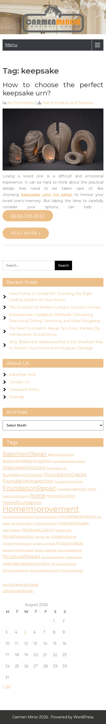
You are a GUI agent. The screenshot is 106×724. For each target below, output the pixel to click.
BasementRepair (25, 453)
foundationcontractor (23, 475)
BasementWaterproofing (27, 461)
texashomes (74, 557)
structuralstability (53, 557)
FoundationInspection (28, 481)
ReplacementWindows (18, 550)
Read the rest (28, 215)
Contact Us (19, 382)
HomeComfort (60, 496)
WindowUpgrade (71, 570)
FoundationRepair (29, 488)
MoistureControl (38, 530)
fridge (92, 489)
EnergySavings (56, 468)
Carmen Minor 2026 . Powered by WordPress (52, 717)
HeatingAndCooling (16, 496)
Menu (11, 44)
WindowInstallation (16, 570)
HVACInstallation (46, 523)
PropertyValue (69, 543)
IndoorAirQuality (73, 523)
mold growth (63, 530)
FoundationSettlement (72, 489)
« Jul (6, 686)
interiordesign (12, 530)
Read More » (26, 233)
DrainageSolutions (24, 467)
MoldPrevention (18, 536)
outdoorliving (63, 536)
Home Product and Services (67, 103)
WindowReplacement (44, 570)
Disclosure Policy (24, 389)
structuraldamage (70, 550)
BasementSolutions (61, 454)
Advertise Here (22, 374)
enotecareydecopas (20, 584)
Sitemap (16, 397)
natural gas (42, 537)
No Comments (20, 103)
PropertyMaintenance (17, 543)
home (37, 495)
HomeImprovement (41, 508)
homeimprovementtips (18, 517)
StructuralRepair (21, 556)
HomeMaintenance (77, 516)
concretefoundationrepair (69, 461)
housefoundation (22, 523)
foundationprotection (69, 481)
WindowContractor (63, 564)
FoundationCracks (65, 474)
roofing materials (45, 550)
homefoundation (22, 502)
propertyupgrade (43, 543)
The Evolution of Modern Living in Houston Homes (55, 307)
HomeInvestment (46, 517)
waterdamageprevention (26, 563)
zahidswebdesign (18, 591)
